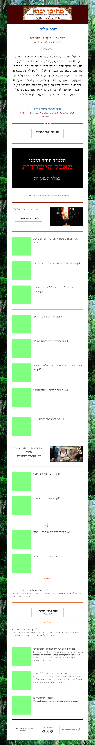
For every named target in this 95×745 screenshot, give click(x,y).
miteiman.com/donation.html (56, 195)
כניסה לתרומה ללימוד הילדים (47, 108)
